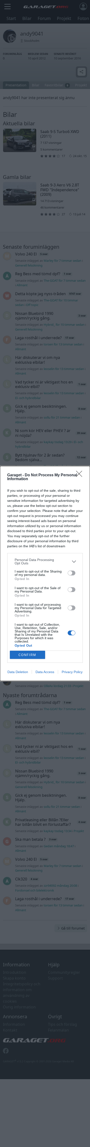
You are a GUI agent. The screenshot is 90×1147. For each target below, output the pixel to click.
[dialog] (45, 573)
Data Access (45, 672)
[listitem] (45, 561)
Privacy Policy (72, 672)
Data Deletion (17, 672)
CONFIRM (27, 655)
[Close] (80, 475)
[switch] (71, 573)
